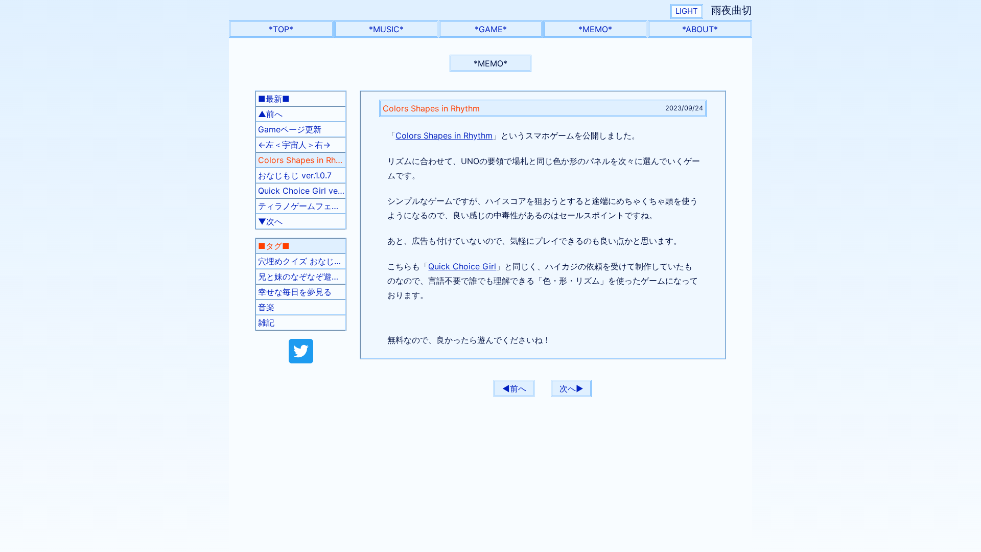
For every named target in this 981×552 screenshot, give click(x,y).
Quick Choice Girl (462, 266)
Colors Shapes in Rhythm (444, 135)
